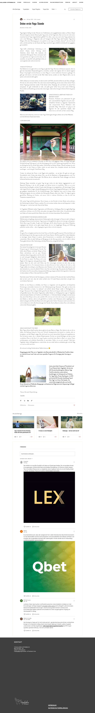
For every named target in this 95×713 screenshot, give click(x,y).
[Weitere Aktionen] (74, 19)
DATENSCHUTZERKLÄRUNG (58, 708)
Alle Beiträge (16, 9)
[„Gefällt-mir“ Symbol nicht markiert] (25, 527)
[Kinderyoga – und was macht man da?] (71, 422)
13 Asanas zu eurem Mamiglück (45, 431)
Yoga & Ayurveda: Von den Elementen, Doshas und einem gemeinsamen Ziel (22, 431)
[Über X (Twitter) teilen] (24, 400)
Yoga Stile (46, 9)
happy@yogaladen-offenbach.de (25, 651)
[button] (65, 9)
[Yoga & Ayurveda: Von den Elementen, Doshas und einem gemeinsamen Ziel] (23, 422)
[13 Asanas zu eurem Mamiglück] (47, 422)
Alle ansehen (79, 413)
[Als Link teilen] (31, 400)
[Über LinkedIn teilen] (28, 400)
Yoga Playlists (36, 9)
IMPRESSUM (52, 705)
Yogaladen (26, 9)
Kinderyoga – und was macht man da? (71, 431)
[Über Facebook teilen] (20, 400)
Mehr (53, 9)
